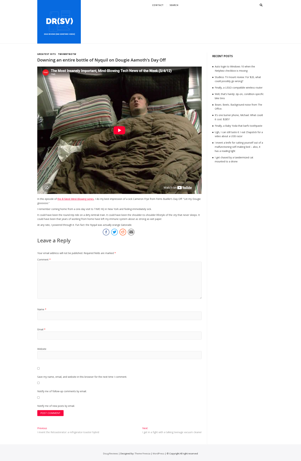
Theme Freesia (142, 453)
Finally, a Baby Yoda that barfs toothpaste (238, 125)
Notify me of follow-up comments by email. (62, 391)
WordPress (158, 453)
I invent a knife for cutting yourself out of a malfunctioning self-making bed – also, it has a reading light (239, 147)
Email (41, 329)
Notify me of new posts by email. (56, 406)
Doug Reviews (110, 453)
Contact (158, 5)
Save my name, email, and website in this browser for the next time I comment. (82, 376)
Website (41, 349)
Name (41, 309)
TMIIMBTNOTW (67, 54)
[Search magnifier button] (259, 20)
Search (174, 5)
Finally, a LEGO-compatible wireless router (239, 87)
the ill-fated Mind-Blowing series (75, 199)
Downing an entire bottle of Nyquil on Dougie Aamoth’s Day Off (101, 60)
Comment (44, 259)
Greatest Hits (46, 54)
